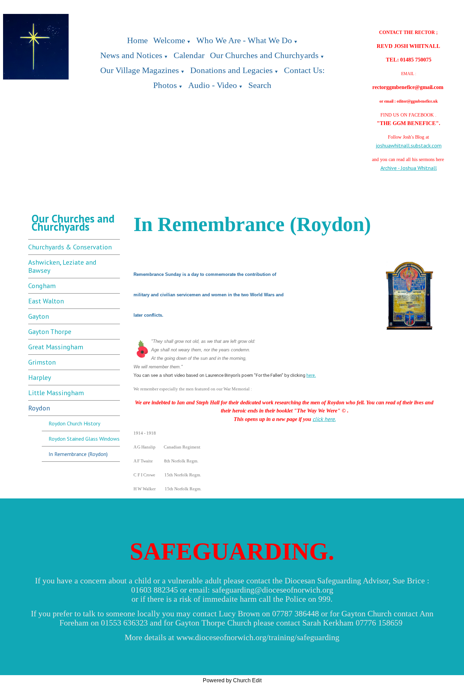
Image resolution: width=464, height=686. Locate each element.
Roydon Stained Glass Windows (84, 438)
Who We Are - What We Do (244, 40)
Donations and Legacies (231, 70)
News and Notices (131, 55)
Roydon (39, 408)
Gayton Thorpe (49, 331)
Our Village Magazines (139, 70)
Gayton (38, 316)
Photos (165, 85)
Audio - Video (212, 85)
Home (137, 40)
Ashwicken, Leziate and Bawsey (62, 266)
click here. (324, 419)
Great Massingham (55, 346)
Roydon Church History (74, 423)
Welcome (169, 40)
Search (259, 85)
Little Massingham (56, 392)
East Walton (46, 301)
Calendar (189, 55)
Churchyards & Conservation (70, 247)
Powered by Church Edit (232, 680)
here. (311, 375)
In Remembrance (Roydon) (78, 454)
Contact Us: (304, 70)
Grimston (42, 362)
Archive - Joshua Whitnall (408, 167)
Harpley (39, 377)
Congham (42, 285)
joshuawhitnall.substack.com (409, 145)
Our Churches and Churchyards (264, 55)
